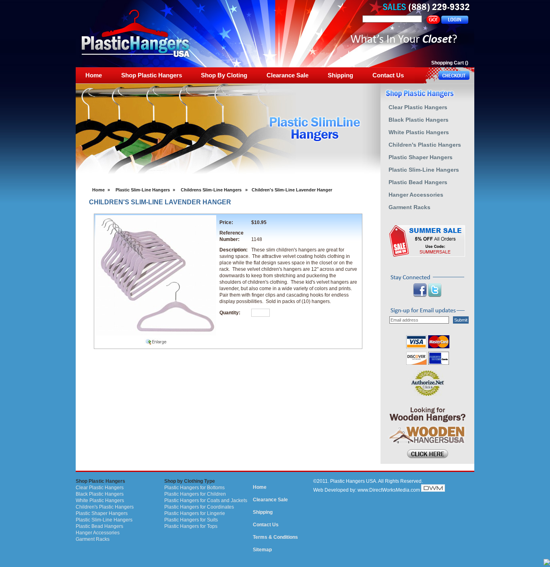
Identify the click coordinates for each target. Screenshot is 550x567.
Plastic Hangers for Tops (190, 526)
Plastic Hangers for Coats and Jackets (205, 500)
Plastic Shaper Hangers (102, 513)
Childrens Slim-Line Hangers (211, 189)
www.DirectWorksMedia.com (389, 490)
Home (98, 189)
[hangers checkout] (444, 75)
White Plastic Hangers (100, 500)
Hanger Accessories (98, 533)
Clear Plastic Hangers (100, 487)
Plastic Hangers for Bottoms (194, 487)
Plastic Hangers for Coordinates (199, 507)
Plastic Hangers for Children (195, 494)
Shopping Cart (447, 63)
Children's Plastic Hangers (105, 507)
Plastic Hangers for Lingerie (194, 513)
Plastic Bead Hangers (99, 526)
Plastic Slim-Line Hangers (143, 189)
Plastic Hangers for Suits (191, 520)
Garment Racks (93, 539)
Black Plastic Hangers (100, 494)
